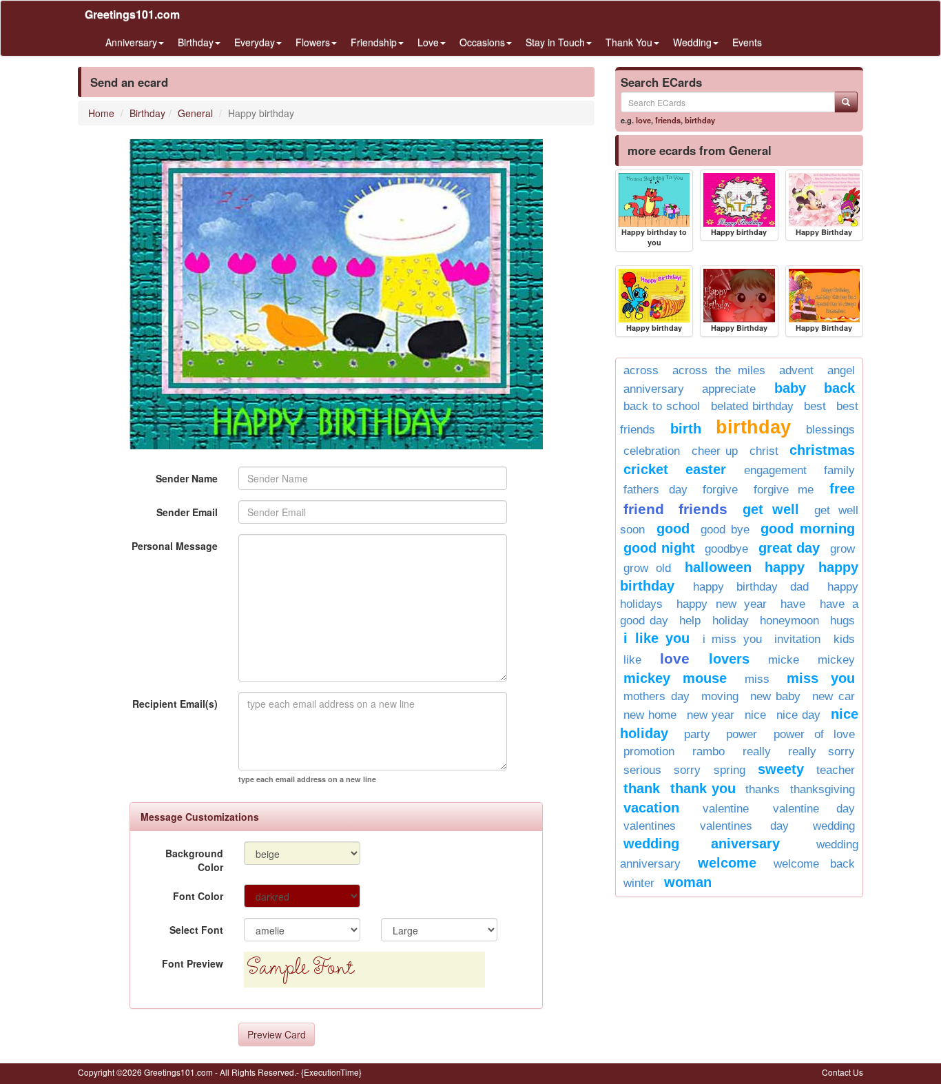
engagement (775, 470)
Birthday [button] (196, 42)
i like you (656, 638)
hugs (842, 620)
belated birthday (752, 406)
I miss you (732, 639)
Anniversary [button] (131, 42)
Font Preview (192, 963)
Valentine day (814, 808)
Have (792, 604)
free (842, 488)
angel (841, 370)
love (643, 119)
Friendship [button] (374, 42)
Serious (642, 770)
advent (796, 370)
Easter (705, 469)
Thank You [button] (629, 42)
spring (729, 770)
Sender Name (187, 478)
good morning (808, 528)
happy (785, 567)
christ (763, 451)
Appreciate (729, 389)
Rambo (708, 751)
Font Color (198, 896)
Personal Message (175, 546)
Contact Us (842, 1072)
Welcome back (814, 863)
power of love (814, 734)
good (673, 528)
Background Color (194, 860)
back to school (661, 406)
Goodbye (726, 548)
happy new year (721, 604)
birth (685, 428)
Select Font (196, 930)
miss (757, 679)
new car (833, 696)
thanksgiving (822, 789)
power (741, 734)
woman (688, 882)
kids (844, 639)
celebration (651, 451)
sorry (687, 770)
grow (842, 548)
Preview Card (276, 1034)
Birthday (147, 113)
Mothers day (656, 696)
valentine (726, 808)
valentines (649, 825)
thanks (762, 789)
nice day (798, 715)
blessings (830, 429)
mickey (836, 659)
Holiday (730, 620)
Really (757, 751)
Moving (719, 696)
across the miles (719, 370)
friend (643, 509)
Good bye (725, 529)
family (839, 470)
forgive (720, 489)
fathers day (655, 489)
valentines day (744, 825)
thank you (703, 788)
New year (710, 715)
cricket (645, 469)
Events (747, 42)
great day (789, 547)
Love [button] (428, 42)
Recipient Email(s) (175, 703)
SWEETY (781, 769)
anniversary (653, 389)
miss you (821, 678)
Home (101, 113)
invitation (797, 639)
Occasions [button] (482, 42)
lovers (729, 658)
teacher (835, 770)
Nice (755, 715)
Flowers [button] (313, 42)
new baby (775, 696)
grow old (647, 568)
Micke (783, 659)
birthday (700, 119)
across (641, 370)
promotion (648, 751)
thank (641, 788)
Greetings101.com (132, 14)
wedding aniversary (701, 843)
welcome (727, 862)
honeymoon (789, 620)
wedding (834, 825)
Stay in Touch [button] (555, 42)
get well (771, 509)
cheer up (715, 451)
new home (649, 715)
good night (659, 547)
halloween (718, 567)
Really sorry (821, 751)
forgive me (784, 489)
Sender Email (187, 512)
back (839, 388)
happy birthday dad (751, 586)
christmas (822, 450)
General (195, 113)
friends (668, 119)
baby (790, 388)
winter (638, 883)
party (697, 734)
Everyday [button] (254, 42)
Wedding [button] (692, 42)
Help (690, 620)
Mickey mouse (675, 678)
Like (632, 659)
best (815, 406)
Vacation (651, 807)
